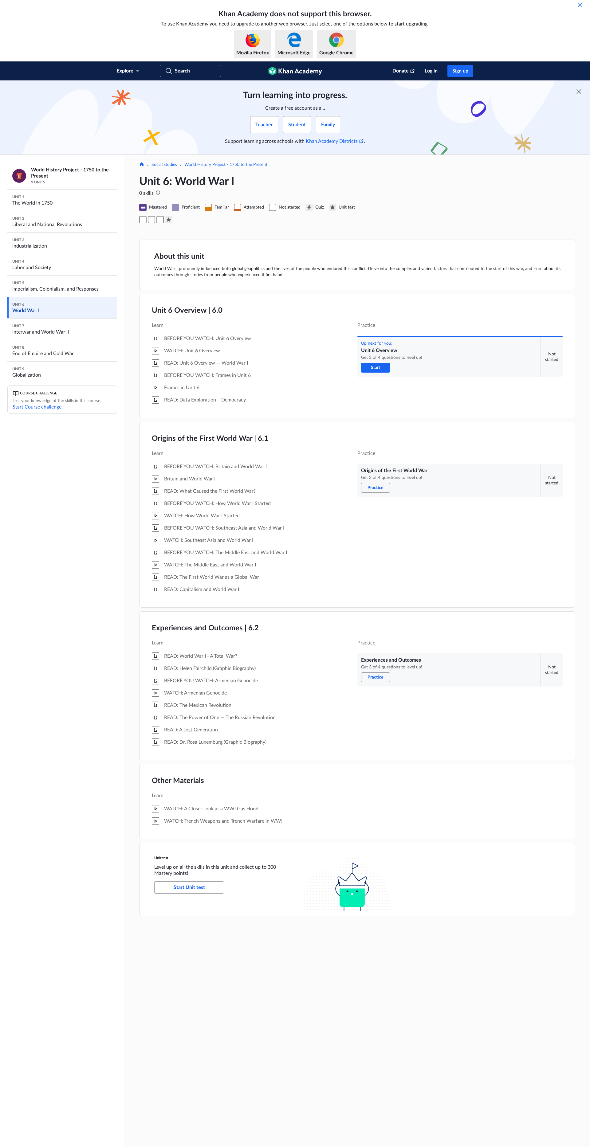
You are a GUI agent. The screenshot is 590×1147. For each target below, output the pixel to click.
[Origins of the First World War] (151, 219)
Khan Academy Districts (332, 141)
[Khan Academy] (295, 71)
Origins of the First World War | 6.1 (210, 438)
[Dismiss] (580, 5)
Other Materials (178, 781)
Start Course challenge (37, 407)
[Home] (141, 165)
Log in (431, 71)
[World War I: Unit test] (168, 219)
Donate (400, 71)
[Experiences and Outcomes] (160, 219)
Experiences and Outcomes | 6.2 (205, 628)
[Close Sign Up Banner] (579, 91)
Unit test (161, 858)
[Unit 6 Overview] (143, 219)
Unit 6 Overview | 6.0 (187, 310)
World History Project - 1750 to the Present (225, 164)
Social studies (164, 164)
